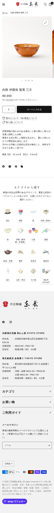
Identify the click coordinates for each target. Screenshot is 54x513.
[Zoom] (45, 22)
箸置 (20, 261)
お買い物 (8, 402)
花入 (8, 280)
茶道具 (33, 261)
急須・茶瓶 (7, 261)
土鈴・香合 (20, 280)
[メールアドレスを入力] (49, 445)
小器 (33, 239)
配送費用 (10, 100)
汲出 (8, 221)
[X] (10, 166)
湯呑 (20, 221)
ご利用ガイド (11, 412)
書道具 (46, 261)
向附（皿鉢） (46, 221)
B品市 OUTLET (46, 281)
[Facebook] (4, 166)
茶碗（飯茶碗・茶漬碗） (20, 240)
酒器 (46, 239)
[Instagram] (12, 322)
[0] (50, 4)
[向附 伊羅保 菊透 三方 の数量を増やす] (13, 109)
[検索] (45, 4)
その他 (33, 280)
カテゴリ (8, 391)
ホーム (5, 13)
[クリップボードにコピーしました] (22, 166)
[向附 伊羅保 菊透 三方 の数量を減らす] (4, 109)
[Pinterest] (16, 166)
